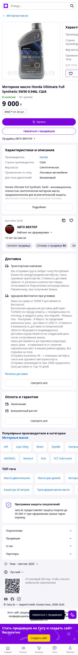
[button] (39, 122)
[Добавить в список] (70, 73)
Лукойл (56, 446)
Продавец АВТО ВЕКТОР (17, 138)
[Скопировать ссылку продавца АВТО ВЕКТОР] (64, 220)
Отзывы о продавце (51, 245)
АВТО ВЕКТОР (27, 227)
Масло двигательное (17, 478)
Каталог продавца (18, 245)
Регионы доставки (16, 374)
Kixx (43, 458)
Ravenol (28, 458)
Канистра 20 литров (16, 489)
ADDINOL (9, 458)
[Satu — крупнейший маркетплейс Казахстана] (5, 5)
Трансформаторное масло (53, 489)
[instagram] (19, 599)
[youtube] (6, 599)
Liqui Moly (22, 446)
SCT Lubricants (63, 458)
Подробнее (39, 207)
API (6, 446)
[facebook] (12, 599)
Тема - (18, 564)
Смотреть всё (39, 383)
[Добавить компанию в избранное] (71, 220)
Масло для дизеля (49, 478)
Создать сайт (39, 638)
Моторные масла (15, 438)
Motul (40, 446)
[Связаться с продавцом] (72, 614)
